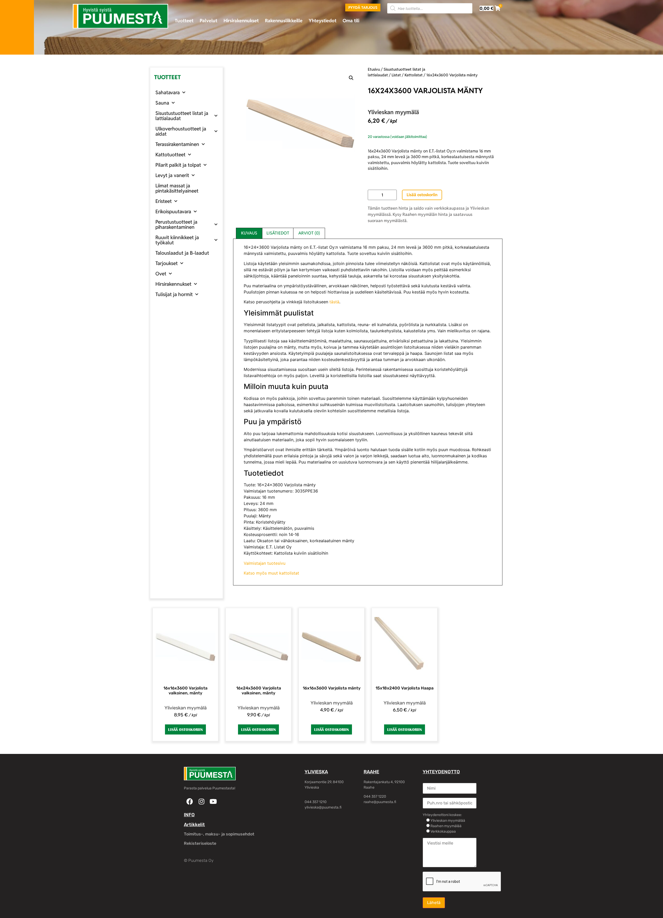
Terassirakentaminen (177, 144)
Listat (396, 74)
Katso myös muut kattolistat (271, 573)
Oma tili (351, 21)
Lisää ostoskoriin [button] (185, 729)
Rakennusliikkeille (283, 21)
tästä (334, 301)
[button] (351, 78)
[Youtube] (213, 801)
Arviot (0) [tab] (309, 233)
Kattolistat (414, 74)
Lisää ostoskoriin (422, 194)
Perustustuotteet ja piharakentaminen (176, 224)
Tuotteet (184, 21)
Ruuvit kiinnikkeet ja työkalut (177, 240)
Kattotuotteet (170, 154)
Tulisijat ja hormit (174, 294)
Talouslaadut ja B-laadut (182, 253)
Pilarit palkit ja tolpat (178, 165)
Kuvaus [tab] (249, 233)
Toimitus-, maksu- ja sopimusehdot (219, 834)
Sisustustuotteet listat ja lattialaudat (181, 115)
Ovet (160, 273)
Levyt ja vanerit (172, 175)
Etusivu (374, 69)
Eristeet (163, 201)
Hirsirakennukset (241, 21)
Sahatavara (167, 92)
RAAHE (371, 772)
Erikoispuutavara (173, 211)
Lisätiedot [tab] (277, 233)
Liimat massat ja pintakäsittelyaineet (176, 188)
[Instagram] (201, 801)
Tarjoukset (166, 263)
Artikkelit (194, 824)
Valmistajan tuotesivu (264, 563)
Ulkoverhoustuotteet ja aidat (180, 131)
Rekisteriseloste (200, 843)
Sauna (162, 103)
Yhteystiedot (322, 21)
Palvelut (208, 21)
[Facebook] (190, 801)
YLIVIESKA (316, 772)
